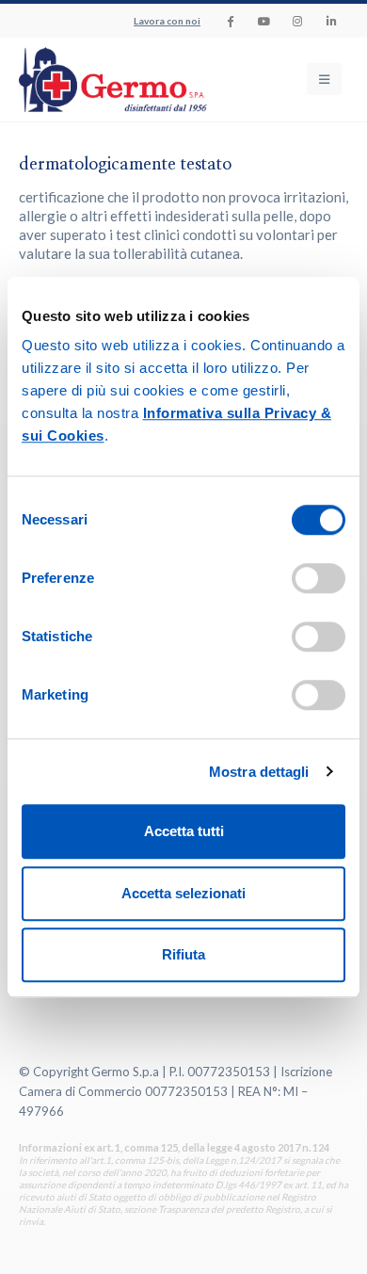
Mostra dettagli (259, 772)
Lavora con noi (167, 20)
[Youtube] (263, 21)
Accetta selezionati (183, 893)
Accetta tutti (184, 831)
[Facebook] (230, 21)
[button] (324, 79)
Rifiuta (183, 954)
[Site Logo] (75, 79)
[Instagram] (297, 21)
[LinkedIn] (331, 21)
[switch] (318, 578)
